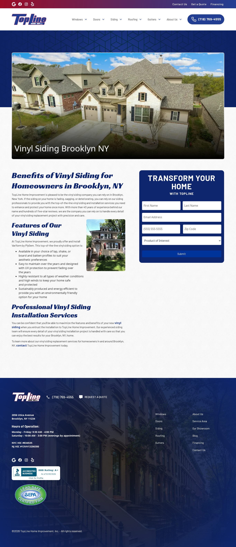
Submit (181, 253)
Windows (160, 414)
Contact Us (179, 4)
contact (21, 345)
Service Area (199, 421)
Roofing (160, 435)
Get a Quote (198, 4)
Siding (158, 428)
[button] (79, 19)
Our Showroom (201, 428)
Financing (217, 4)
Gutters (159, 442)
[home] (29, 19)
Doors (158, 421)
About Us (197, 414)
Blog (195, 435)
